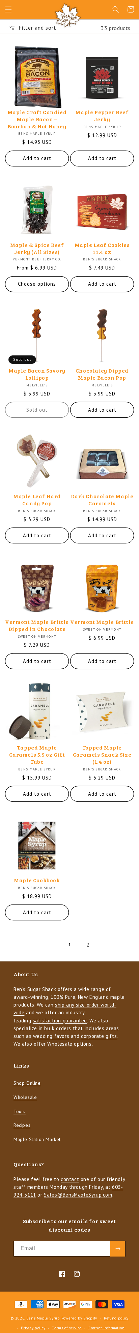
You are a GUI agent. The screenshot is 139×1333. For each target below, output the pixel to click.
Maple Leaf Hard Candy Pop (37, 500)
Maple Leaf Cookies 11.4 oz (102, 248)
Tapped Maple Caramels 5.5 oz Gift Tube (37, 754)
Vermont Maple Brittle (102, 621)
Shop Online (27, 1083)
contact (70, 1179)
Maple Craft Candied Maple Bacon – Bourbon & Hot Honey (36, 119)
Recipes (21, 1125)
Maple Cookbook (37, 880)
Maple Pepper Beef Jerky (102, 116)
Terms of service (67, 1328)
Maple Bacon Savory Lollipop (36, 374)
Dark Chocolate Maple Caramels (102, 500)
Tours (19, 1111)
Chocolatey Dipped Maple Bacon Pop (102, 374)
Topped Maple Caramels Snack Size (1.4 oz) (102, 754)
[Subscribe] (117, 1249)
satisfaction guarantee (60, 1020)
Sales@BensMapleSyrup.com (78, 1195)
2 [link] (87, 945)
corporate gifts (99, 1036)
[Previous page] (51, 944)
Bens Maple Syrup (43, 1318)
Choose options (37, 284)
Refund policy (116, 1318)
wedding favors (51, 1036)
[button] (8, 9)
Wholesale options (69, 1044)
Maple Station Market (37, 1139)
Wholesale (25, 1097)
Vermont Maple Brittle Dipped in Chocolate (37, 625)
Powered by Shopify (79, 1318)
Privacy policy (33, 1328)
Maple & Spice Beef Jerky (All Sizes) (37, 248)
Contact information (106, 1328)
